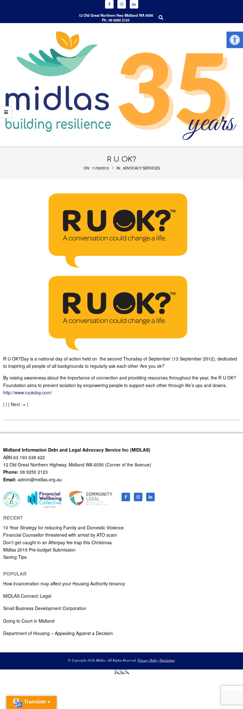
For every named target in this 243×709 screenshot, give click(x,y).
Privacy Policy (148, 660)
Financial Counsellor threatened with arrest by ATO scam (60, 535)
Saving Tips (15, 557)
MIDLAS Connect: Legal (27, 596)
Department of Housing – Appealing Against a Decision (58, 633)
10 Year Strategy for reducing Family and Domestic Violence (63, 527)
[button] (235, 40)
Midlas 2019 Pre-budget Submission (39, 549)
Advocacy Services (141, 167)
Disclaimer (167, 660)
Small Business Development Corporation (44, 608)
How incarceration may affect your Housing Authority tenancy (64, 583)
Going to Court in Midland (28, 621)
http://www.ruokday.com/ (27, 392)
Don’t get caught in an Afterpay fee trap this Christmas (57, 542)
